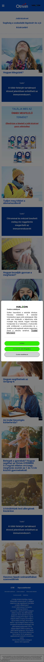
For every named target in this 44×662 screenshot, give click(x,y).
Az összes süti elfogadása (22, 349)
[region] (22, 331)
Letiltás (22, 343)
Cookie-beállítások (22, 354)
